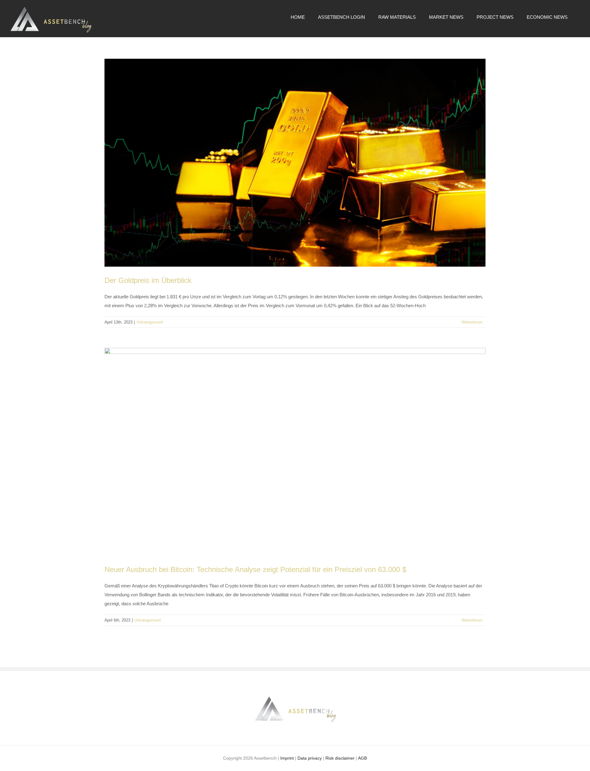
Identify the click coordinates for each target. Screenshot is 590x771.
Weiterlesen (472, 322)
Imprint (287, 758)
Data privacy (309, 758)
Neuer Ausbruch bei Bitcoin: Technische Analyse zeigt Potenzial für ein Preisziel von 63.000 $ (255, 569)
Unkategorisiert (149, 322)
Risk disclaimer (340, 758)
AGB (362, 758)
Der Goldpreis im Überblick (147, 280)
